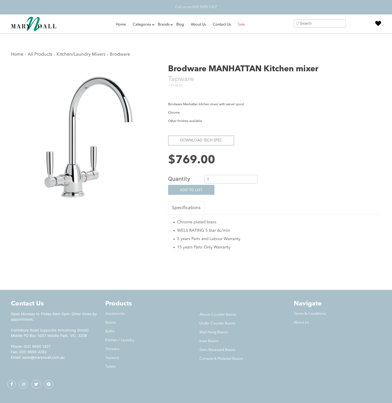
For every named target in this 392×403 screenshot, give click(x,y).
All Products (40, 54)
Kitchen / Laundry (119, 340)
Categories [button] (142, 24)
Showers (112, 349)
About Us (198, 24)
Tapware (112, 358)
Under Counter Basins (217, 323)
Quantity (179, 179)
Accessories (115, 314)
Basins (110, 322)
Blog (180, 24)
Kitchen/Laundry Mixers (80, 54)
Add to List (191, 190)
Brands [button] (163, 24)
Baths (109, 331)
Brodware (120, 54)
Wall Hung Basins (213, 332)
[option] (86, 140)
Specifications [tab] (186, 208)
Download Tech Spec (201, 140)
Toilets (110, 367)
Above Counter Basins (217, 315)
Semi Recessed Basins (217, 350)
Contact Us (222, 24)
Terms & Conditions (310, 314)
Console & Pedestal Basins (221, 359)
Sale (241, 24)
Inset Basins (208, 341)
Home (121, 24)
